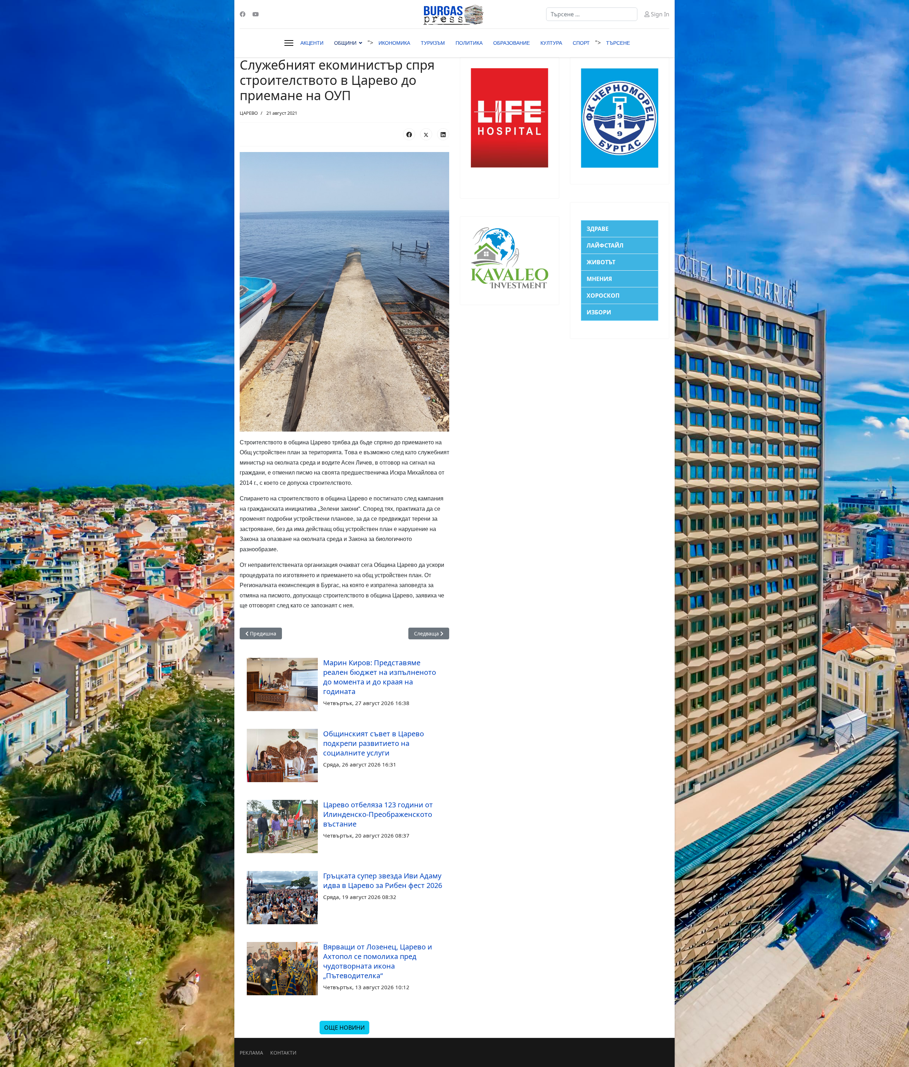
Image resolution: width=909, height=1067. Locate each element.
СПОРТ (581, 43)
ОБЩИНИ (345, 43)
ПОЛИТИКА (469, 43)
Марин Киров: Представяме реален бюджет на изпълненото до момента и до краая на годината (379, 677)
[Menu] (288, 43)
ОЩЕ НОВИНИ (344, 1027)
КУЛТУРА (551, 43)
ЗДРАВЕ (598, 229)
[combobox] (591, 14)
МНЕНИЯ (599, 279)
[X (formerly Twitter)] (426, 134)
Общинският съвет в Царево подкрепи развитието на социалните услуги (373, 743)
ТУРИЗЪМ (433, 43)
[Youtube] (255, 14)
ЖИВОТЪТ (601, 262)
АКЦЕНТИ (311, 43)
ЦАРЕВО (249, 113)
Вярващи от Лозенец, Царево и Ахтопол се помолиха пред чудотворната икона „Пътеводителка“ (377, 961)
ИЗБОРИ (599, 312)
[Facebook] (242, 14)
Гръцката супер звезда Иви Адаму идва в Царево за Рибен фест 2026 (382, 880)
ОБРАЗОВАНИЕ (511, 43)
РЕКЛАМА (251, 1052)
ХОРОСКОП (603, 295)
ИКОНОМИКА (394, 43)
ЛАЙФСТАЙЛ (605, 245)
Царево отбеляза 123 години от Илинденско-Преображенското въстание (378, 814)
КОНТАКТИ (283, 1052)
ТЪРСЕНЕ (618, 43)
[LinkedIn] (443, 134)
